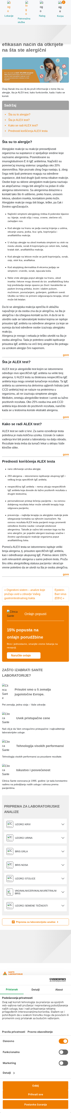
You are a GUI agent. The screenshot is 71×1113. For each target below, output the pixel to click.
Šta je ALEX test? (19, 120)
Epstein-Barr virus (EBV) (60, 594)
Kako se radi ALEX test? (23, 125)
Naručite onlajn (21, 655)
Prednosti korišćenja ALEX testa (28, 130)
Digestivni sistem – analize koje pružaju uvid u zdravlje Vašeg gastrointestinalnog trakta (24, 594)
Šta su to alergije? (19, 114)
